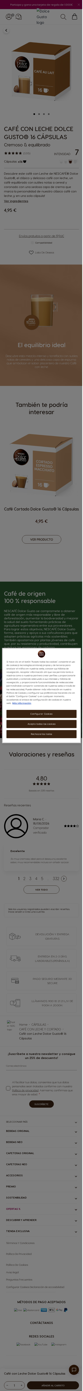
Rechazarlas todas (41, 734)
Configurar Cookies (41, 713)
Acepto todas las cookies (42, 724)
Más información (21, 703)
